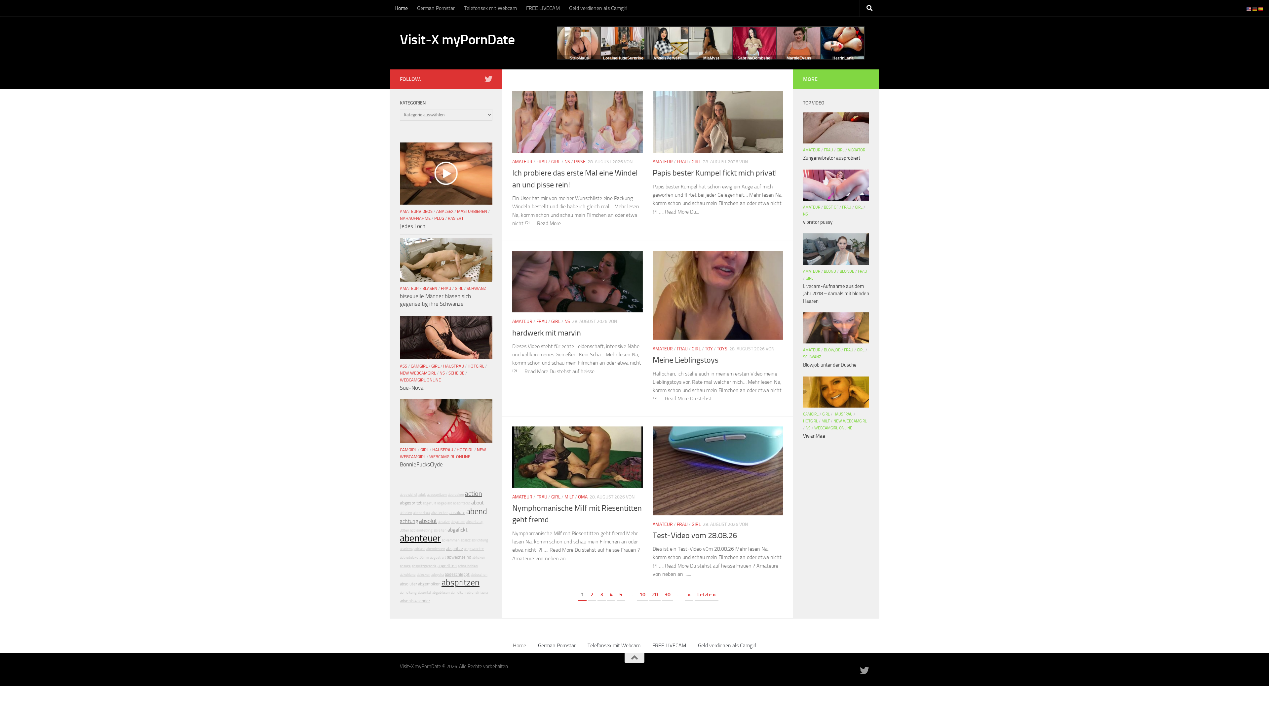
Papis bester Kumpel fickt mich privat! (715, 173)
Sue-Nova (411, 387)
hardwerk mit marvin (546, 332)
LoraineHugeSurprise (623, 58)
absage (405, 566)
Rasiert (456, 218)
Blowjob (832, 350)
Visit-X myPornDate (457, 39)
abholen (406, 513)
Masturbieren (472, 211)
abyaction (458, 522)
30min (424, 557)
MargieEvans (799, 58)
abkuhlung (408, 575)
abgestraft (438, 557)
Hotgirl (476, 366)
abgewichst (408, 495)
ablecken (423, 575)
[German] (1255, 9)
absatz (466, 540)
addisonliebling (421, 530)
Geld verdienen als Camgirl (598, 8)
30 (668, 594)
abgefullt (429, 503)
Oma (583, 497)
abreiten (440, 530)
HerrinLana (843, 58)
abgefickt (457, 530)
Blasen (429, 288)
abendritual (421, 513)
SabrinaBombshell (755, 58)
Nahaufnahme (415, 218)
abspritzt (424, 592)
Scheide (456, 373)
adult (422, 495)
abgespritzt (411, 503)
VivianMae (814, 436)
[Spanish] (1261, 9)
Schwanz (476, 288)
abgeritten (447, 565)
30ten (404, 530)
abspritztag (474, 522)
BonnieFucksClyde (421, 464)
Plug (439, 218)
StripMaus (579, 58)
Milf (569, 497)
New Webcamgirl (418, 373)
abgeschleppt (457, 574)
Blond (830, 271)
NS (567, 162)
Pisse (580, 162)
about (477, 502)
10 (642, 594)
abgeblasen (441, 592)
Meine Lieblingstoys (685, 360)
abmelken (458, 592)
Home (401, 8)
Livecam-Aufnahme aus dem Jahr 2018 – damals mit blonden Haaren (836, 293)
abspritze (454, 548)
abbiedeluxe (409, 557)
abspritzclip (461, 503)
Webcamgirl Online (420, 379)
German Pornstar (436, 8)
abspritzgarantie (424, 566)
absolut (428, 521)
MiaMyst (711, 58)
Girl (555, 162)
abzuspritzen (437, 495)
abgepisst (444, 503)
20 (655, 594)
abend (476, 511)
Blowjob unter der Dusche (830, 365)
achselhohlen (468, 566)
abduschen (479, 575)
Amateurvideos (416, 211)
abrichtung (480, 540)
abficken (478, 557)
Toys (722, 349)
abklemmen (451, 540)
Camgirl (419, 366)
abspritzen (461, 582)
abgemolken (429, 583)
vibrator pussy (817, 222)
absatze (444, 522)
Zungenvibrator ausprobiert (831, 158)
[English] (1249, 9)
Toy (709, 349)
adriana (419, 549)
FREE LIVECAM (543, 8)
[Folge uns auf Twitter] (488, 79)
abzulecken (439, 513)
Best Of (831, 207)
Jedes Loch (412, 226)
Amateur (522, 162)
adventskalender (415, 600)
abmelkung (408, 592)
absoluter (408, 583)
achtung (409, 521)
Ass (403, 366)
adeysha (437, 575)
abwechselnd (459, 557)
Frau (541, 162)
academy (406, 549)
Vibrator (856, 150)
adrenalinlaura (477, 592)
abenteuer (420, 538)
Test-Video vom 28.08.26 (695, 535)
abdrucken (456, 495)
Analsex (444, 211)
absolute (457, 512)
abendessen (435, 549)
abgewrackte (474, 549)
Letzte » (706, 594)
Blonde (847, 271)
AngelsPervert (667, 58)
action (473, 493)
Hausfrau (453, 366)
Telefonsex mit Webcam (490, 8)
